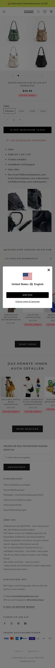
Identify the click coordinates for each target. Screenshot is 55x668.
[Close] (48, 269)
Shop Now (27, 295)
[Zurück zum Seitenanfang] (49, 498)
